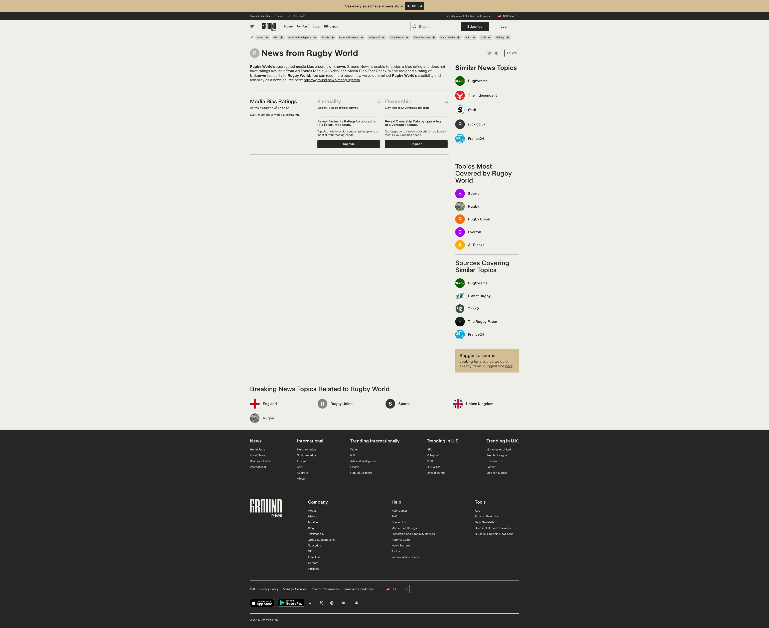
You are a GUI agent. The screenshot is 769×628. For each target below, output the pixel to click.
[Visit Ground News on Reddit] (356, 603)
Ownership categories (417, 107)
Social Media (447, 37)
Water (260, 37)
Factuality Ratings (347, 107)
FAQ (394, 516)
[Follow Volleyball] (383, 37)
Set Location (483, 16)
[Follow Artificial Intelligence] (315, 37)
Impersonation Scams (406, 557)
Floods (325, 37)
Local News (257, 455)
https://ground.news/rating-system (332, 80)
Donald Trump (436, 472)
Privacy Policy (269, 589)
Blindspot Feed (260, 461)
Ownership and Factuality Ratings (413, 533)
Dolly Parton (397, 37)
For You (301, 26)
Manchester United (498, 449)
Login (505, 26)
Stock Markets (422, 37)
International (258, 466)
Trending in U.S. (443, 440)
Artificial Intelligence (299, 37)
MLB (483, 37)
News (256, 440)
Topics (396, 551)
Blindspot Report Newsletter (493, 528)
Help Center (399, 510)
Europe (301, 461)
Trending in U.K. (502, 440)
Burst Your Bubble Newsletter (494, 533)
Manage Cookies (295, 589)
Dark (295, 16)
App (477, 510)
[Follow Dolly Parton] (407, 37)
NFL (275, 37)
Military (500, 37)
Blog (311, 528)
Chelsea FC (493, 461)
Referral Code (401, 539)
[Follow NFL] (281, 37)
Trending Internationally (375, 440)
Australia (302, 472)
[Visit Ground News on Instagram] (331, 602)
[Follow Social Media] (458, 37)
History (312, 516)
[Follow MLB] (489, 37)
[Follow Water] (267, 37)
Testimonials (316, 533)
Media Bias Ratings (286, 114)
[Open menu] (252, 26)
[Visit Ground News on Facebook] (310, 603)
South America (306, 455)
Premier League (496, 455)
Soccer (491, 466)
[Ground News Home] (269, 27)
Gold (467, 37)
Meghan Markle (496, 472)
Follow (512, 53)
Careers (313, 562)
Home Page (257, 449)
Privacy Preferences (325, 589)
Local (316, 26)
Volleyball (374, 37)
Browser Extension (260, 16)
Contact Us (399, 522)
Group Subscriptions (321, 539)
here (508, 366)
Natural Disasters (348, 37)
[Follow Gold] (474, 37)
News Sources (401, 545)
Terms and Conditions (358, 589)
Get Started (414, 6)
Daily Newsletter (485, 522)
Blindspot (331, 26)
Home (288, 26)
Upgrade (349, 143)
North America (306, 449)
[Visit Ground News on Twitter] (321, 603)
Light (288, 16)
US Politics (433, 466)
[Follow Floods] (332, 37)
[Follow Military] (507, 37)
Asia (300, 466)
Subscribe (474, 26)
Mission (313, 522)
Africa (301, 478)
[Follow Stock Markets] (433, 37)
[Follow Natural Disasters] (362, 37)
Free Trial (314, 557)
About (312, 510)
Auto (302, 16)
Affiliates (313, 568)
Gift (310, 551)
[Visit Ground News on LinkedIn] (343, 603)
